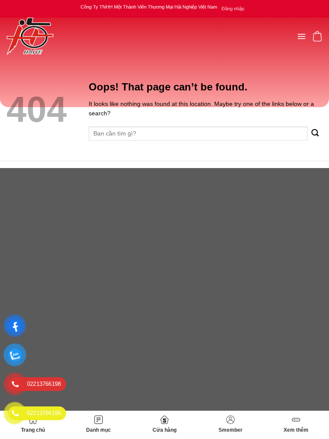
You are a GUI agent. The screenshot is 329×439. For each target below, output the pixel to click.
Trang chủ (33, 430)
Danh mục (98, 430)
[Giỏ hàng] (317, 36)
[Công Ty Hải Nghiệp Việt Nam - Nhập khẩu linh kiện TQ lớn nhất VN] (30, 36)
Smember (230, 430)
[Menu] (301, 36)
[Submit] (315, 133)
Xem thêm (296, 430)
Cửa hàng (164, 430)
